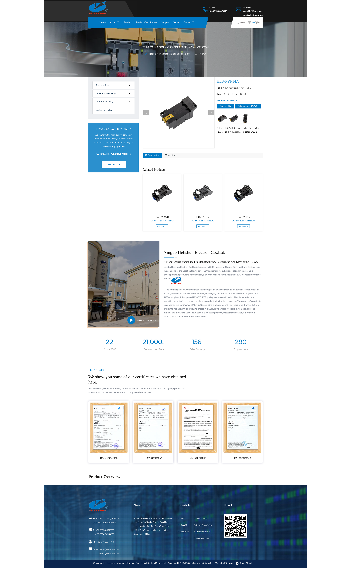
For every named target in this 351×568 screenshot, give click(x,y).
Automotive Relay (104, 101)
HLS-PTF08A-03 (209, 217)
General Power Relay (106, 93)
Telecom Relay (103, 85)
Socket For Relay (180, 54)
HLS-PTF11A (250, 217)
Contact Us (189, 22)
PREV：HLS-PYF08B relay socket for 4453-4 (238, 128)
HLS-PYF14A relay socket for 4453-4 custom (125, 388)
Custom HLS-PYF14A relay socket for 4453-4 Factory (190, 563)
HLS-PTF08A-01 (168, 217)
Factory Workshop (118, 27)
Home (103, 22)
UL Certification (143, 27)
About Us (115, 22)
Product (128, 22)
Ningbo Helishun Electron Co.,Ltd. (125, 563)
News (176, 22)
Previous (146, 112)
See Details (168, 227)
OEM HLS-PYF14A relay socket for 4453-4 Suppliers (151, 530)
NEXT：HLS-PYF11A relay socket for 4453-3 (237, 132)
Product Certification (146, 22)
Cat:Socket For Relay (168, 220)
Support (165, 22)
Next (211, 112)
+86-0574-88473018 (115, 154)
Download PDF (247, 106)
